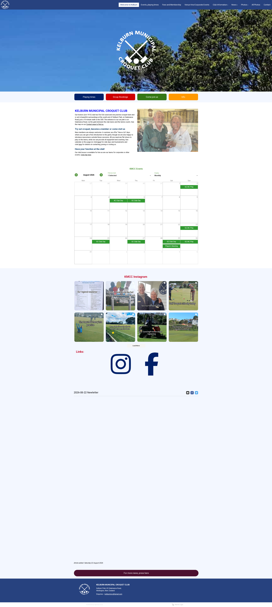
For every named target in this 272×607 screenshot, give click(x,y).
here (99, 142)
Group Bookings (120, 97)
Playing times (89, 97)
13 (177, 149)
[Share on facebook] (192, 392)
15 (181, 149)
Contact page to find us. (95, 124)
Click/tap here (86, 155)
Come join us (152, 97)
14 (179, 149)
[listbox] (129, 176)
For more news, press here (136, 573)
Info (183, 97)
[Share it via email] (188, 392)
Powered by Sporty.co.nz (94, 604)
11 (173, 149)
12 (175, 149)
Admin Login (178, 604)
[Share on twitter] (197, 392)
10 (171, 149)
